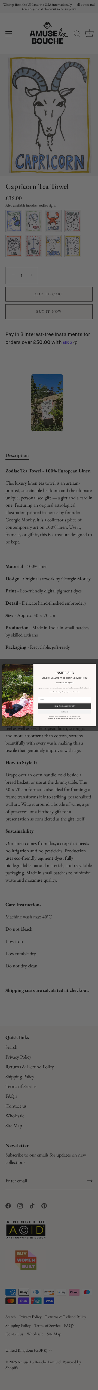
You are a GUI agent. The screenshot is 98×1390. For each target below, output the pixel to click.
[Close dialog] (94, 666)
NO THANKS (65, 711)
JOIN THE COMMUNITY (65, 706)
